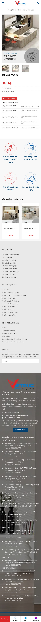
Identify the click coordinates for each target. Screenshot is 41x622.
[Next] (36, 38)
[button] (3, 3)
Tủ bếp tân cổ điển (8, 307)
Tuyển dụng (6, 336)
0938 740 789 (16, 489)
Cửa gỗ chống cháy (9, 260)
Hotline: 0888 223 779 (13, 412)
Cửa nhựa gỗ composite (10, 255)
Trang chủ (11, 10)
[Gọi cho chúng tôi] (38, 3)
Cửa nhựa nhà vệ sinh (9, 269)
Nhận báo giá (5, 619)
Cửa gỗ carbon (7, 257)
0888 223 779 (16, 448)
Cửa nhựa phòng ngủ (9, 266)
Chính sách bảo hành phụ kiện (12, 342)
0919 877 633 (16, 465)
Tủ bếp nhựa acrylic (9, 298)
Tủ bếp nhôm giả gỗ (9, 315)
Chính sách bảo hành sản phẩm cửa (15, 339)
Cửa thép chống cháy (9, 277)
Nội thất (21, 10)
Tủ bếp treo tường (8, 309)
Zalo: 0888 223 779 (12, 418)
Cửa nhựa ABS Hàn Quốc (11, 271)
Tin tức (4, 328)
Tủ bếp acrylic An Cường (10, 301)
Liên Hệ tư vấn (9, 98)
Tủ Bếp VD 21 (30, 228)
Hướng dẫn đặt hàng (9, 333)
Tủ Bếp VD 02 (10, 228)
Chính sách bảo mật (9, 331)
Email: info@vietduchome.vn (16, 415)
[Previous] (5, 38)
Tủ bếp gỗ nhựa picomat (11, 304)
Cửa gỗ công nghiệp (9, 263)
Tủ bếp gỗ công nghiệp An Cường (14, 295)
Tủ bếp (31, 10)
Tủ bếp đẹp (6, 290)
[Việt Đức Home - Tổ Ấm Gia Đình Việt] (20, 3)
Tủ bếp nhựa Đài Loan (10, 312)
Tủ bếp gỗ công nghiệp (10, 293)
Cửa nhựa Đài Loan (8, 274)
